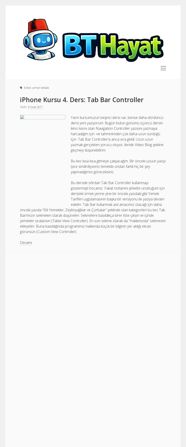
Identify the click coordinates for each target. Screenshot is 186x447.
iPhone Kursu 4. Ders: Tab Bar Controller (82, 99)
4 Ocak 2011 (35, 107)
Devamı (26, 242)
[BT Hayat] (93, 63)
